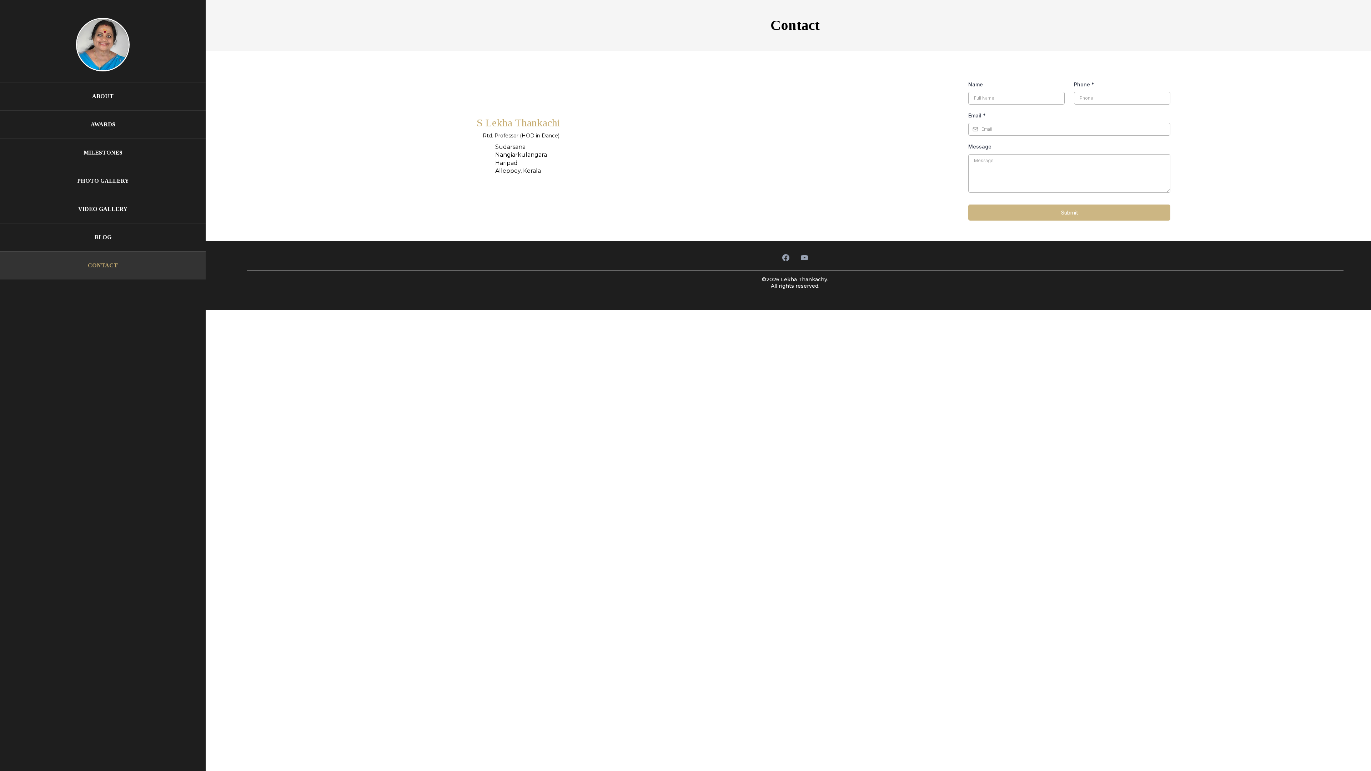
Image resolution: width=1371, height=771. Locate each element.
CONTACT (103, 265)
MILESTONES (103, 153)
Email (977, 115)
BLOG (103, 237)
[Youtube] (804, 257)
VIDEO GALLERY (102, 209)
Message (979, 146)
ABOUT (103, 96)
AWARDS (103, 124)
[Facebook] (786, 257)
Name (975, 84)
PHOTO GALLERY (103, 181)
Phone (1084, 84)
